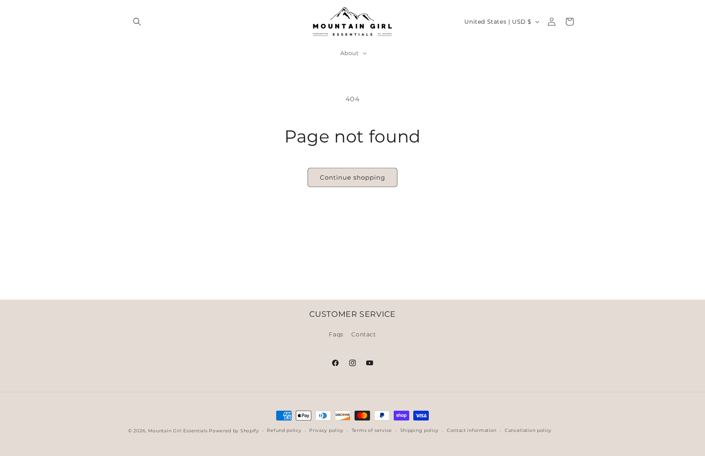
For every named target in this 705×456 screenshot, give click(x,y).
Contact (363, 334)
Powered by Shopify (234, 431)
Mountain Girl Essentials (178, 431)
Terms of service (372, 430)
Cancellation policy (528, 430)
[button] (137, 22)
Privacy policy (326, 430)
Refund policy (284, 430)
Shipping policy (419, 430)
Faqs (336, 334)
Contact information (472, 430)
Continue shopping (352, 177)
